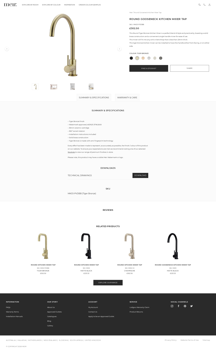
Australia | (11, 340)
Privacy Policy (171, 340)
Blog (49, 321)
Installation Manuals (14, 316)
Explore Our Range (108, 283)
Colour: (139, 53)
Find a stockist (148, 68)
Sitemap (206, 340)
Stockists (71, 152)
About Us (51, 307)
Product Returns (136, 312)
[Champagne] (143, 58)
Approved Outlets (54, 312)
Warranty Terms (12, 312)
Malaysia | (22, 340)
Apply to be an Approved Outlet (101, 316)
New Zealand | (51, 340)
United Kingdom (93, 340)
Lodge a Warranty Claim (139, 307)
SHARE (189, 68)
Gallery (50, 326)
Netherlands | (35, 340)
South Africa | (77, 340)
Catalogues (51, 316)
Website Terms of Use (189, 340)
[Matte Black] (131, 58)
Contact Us (92, 312)
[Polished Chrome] (148, 58)
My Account (93, 307)
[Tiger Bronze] (137, 58)
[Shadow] (160, 58)
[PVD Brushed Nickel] (154, 58)
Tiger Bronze (143, 53)
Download (140, 175)
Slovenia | (64, 340)
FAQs (8, 307)
